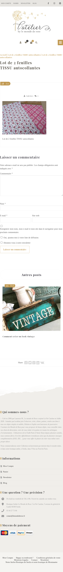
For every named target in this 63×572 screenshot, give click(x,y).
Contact (34, 560)
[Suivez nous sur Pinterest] (60, 3)
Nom (3, 204)
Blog (35, 3)
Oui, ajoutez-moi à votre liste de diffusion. (21, 238)
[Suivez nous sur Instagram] (54, 3)
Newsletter (25, 3)
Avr (5, 83)
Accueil (3, 55)
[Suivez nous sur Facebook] (48, 3)
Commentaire (6, 174)
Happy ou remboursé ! (24, 558)
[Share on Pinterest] (33, 363)
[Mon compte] (21, 42)
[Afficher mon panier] (31, 42)
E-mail (3, 216)
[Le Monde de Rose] (31, 22)
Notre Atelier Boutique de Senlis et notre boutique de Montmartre (31, 562)
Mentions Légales (21, 560)
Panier (15, 3)
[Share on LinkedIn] (37, 363)
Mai (10, 285)
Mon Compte (6, 3)
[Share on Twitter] (30, 363)
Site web (35, 216)
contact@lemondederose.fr (15, 516)
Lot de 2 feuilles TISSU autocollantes (24, 55)
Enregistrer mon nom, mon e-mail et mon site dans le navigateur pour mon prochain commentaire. (31, 230)
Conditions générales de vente (48, 558)
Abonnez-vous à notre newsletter (16, 243)
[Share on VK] (42, 363)
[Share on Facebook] (26, 363)
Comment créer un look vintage (18, 336)
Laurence (29, 96)
